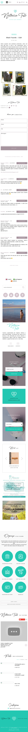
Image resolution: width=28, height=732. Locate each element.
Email (16, 105)
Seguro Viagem (20, 563)
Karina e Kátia (5, 162)
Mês (26, 659)
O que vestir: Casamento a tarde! (19, 674)
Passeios (20, 594)
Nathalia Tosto (15, 103)
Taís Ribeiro (4, 178)
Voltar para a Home (14, 265)
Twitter (11, 105)
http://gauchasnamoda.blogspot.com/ (9, 172)
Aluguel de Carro (7, 579)
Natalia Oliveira (5, 220)
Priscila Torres (5, 200)
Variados (14, 34)
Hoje (18, 659)
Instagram (17, 2)
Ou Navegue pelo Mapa (14, 429)
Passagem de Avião (7, 594)
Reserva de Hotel (7, 563)
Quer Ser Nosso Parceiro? (14, 604)
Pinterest (21, 2)
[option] (14, 460)
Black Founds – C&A (14, 38)
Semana (22, 659)
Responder (22, 163)
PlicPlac (17, 730)
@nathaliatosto (15, 708)
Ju (1, 189)
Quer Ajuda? (14, 601)
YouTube (19, 2)
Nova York (17, 683)
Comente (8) (4, 107)
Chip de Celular (20, 579)
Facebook (22, 295)
